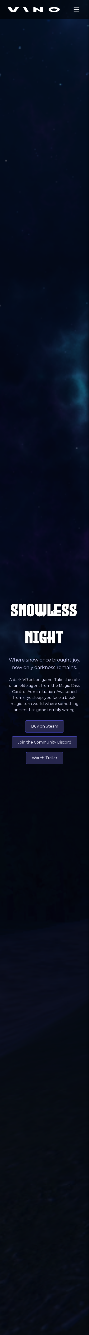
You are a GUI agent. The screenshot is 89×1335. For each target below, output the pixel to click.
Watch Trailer (44, 758)
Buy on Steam (44, 726)
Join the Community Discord (44, 742)
